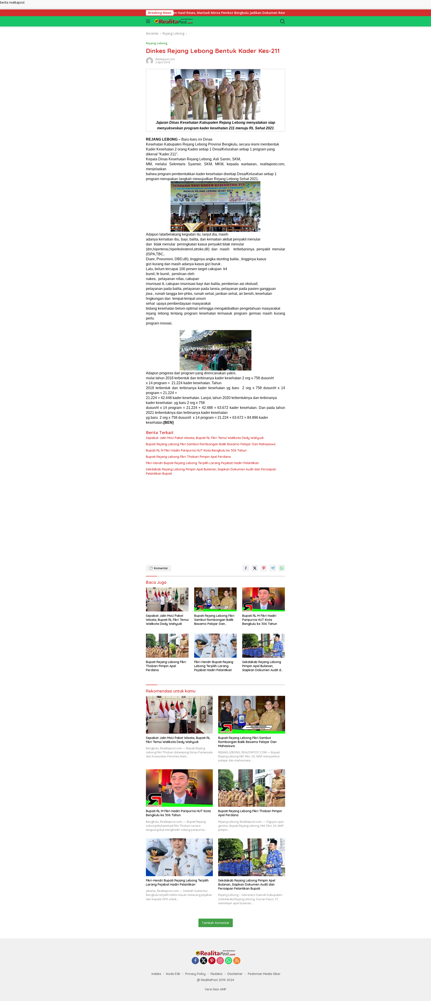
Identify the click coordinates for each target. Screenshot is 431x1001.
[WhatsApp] (228, 961)
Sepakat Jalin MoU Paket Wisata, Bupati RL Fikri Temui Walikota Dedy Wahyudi (205, 438)
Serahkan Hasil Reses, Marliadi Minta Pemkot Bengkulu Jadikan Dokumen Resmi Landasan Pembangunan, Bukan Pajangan (213, 13)
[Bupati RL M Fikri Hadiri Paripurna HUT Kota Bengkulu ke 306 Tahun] (263, 599)
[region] (215, 518)
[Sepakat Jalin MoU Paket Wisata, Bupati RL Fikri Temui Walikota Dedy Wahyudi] (167, 599)
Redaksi (216, 974)
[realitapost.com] (176, 21)
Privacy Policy (195, 974)
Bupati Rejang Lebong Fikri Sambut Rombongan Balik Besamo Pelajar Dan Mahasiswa (210, 444)
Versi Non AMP (215, 989)
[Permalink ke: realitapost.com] (149, 60)
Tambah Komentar (215, 923)
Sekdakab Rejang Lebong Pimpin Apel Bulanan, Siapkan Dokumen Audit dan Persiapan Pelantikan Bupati (211, 471)
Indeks (156, 974)
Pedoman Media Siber (264, 974)
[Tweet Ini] (254, 568)
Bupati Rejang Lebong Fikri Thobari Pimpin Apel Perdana (188, 457)
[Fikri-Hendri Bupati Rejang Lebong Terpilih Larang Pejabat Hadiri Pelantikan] (215, 646)
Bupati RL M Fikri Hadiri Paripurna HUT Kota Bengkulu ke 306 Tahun (196, 450)
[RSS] (236, 961)
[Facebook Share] (245, 568)
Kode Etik (173, 974)
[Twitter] (203, 961)
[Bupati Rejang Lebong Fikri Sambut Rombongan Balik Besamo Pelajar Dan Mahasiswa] (215, 599)
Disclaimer (235, 974)
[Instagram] (220, 961)
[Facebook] (195, 961)
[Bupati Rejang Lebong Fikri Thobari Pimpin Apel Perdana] (167, 646)
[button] (149, 21)
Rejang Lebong (156, 43)
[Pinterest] (212, 961)
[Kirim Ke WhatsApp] (281, 568)
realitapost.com (165, 59)
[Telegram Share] (272, 568)
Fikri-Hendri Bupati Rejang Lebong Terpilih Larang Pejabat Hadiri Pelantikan (202, 463)
